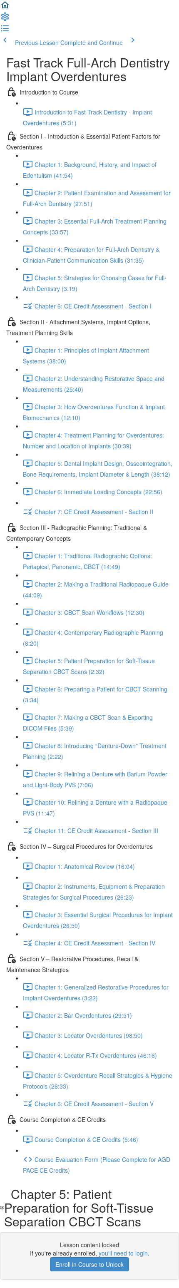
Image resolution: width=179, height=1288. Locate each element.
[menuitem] (5, 19)
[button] (5, 7)
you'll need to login (123, 1253)
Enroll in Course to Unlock (89, 1264)
